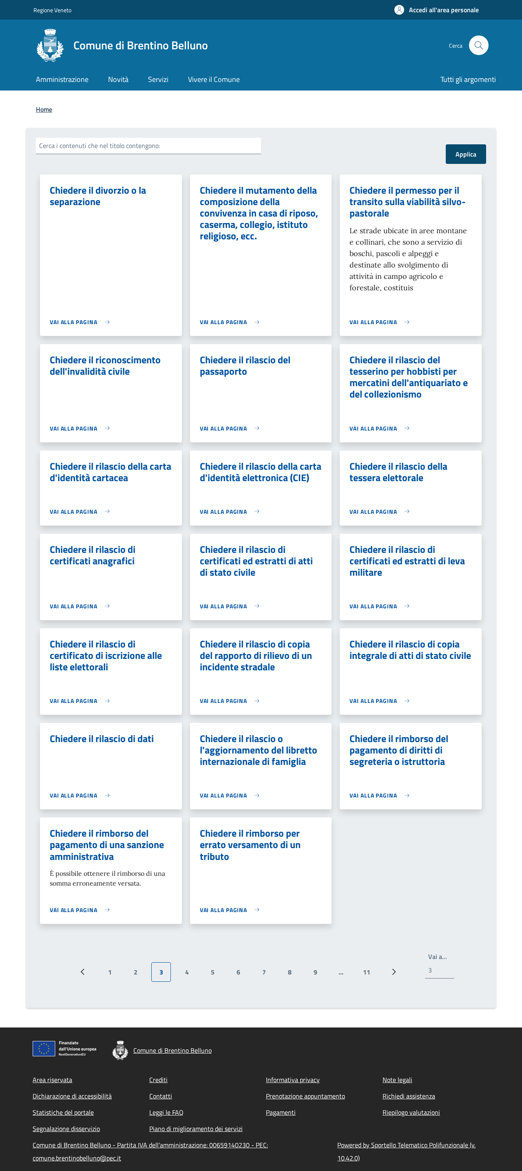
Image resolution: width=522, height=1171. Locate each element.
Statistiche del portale (63, 1112)
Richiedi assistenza (409, 1096)
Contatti (160, 1096)
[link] (82, 322)
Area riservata (52, 1080)
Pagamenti (281, 1112)
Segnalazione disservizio (66, 1128)
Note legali (397, 1080)
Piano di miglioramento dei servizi (196, 1128)
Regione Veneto (52, 10)
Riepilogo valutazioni (411, 1112)
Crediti (158, 1080)
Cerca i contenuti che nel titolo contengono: (99, 145)
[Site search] (479, 45)
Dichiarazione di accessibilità (72, 1096)
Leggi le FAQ (166, 1112)
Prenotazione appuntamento (305, 1096)
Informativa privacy (293, 1080)
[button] (437, 10)
